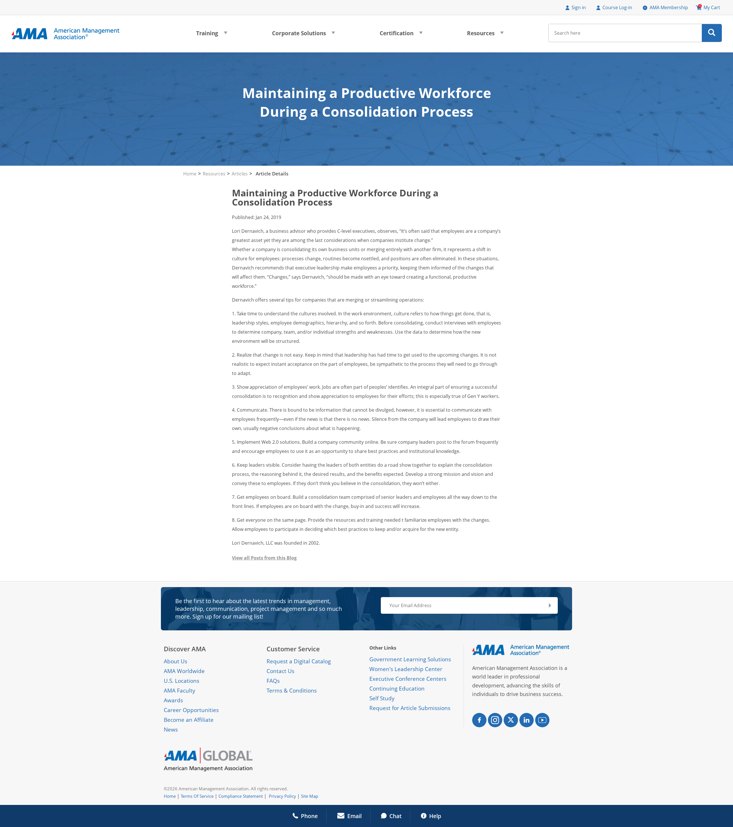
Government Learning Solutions (410, 659)
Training (211, 35)
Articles (240, 174)
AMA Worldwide (184, 671)
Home (189, 174)
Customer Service (293, 649)
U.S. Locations (181, 681)
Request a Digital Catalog (299, 661)
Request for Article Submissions (409, 708)
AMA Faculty (179, 690)
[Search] (711, 33)
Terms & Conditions (292, 690)
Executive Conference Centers (407, 679)
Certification (401, 35)
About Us (175, 661)
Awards (173, 700)
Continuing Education (397, 688)
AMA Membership (669, 7)
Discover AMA (185, 649)
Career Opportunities (191, 710)
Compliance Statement (240, 796)
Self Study (382, 698)
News (171, 729)
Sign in (579, 7)
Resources (485, 35)
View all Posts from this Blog (264, 558)
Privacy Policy (282, 796)
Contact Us (280, 671)
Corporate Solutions (303, 35)
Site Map (309, 796)
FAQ (272, 681)
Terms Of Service (197, 796)
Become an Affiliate (189, 720)
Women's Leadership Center (405, 669)
